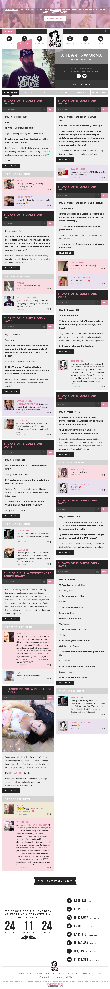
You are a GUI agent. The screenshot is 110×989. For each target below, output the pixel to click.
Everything (10, 92)
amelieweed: (79, 469)
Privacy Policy (19, 982)
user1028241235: (81, 484)
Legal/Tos (5, 982)
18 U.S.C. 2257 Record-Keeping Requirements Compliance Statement (55, 982)
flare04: (22, 550)
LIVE (69, 976)
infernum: (77, 263)
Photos (70, 44)
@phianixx (15, 773)
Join (9, 44)
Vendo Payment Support (55, 984)
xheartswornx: (26, 298)
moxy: (20, 283)
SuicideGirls (55, 31)
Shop (101, 44)
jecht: (20, 673)
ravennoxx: (78, 169)
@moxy (20, 300)
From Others (99, 92)
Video (46, 92)
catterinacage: (81, 278)
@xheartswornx (27, 404)
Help (97, 973)
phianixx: (22, 822)
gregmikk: (77, 361)
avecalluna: (24, 401)
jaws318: (22, 420)
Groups (39, 44)
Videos (85, 44)
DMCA (11, 982)
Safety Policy (29, 982)
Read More (11, 166)
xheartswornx (81, 55)
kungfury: (23, 531)
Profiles (24, 44)
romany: (22, 633)
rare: (19, 181)
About (44, 976)
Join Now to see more (55, 881)
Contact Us (104, 982)
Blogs (63, 92)
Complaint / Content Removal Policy (88, 982)
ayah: (20, 805)
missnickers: (24, 197)
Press (57, 976)
